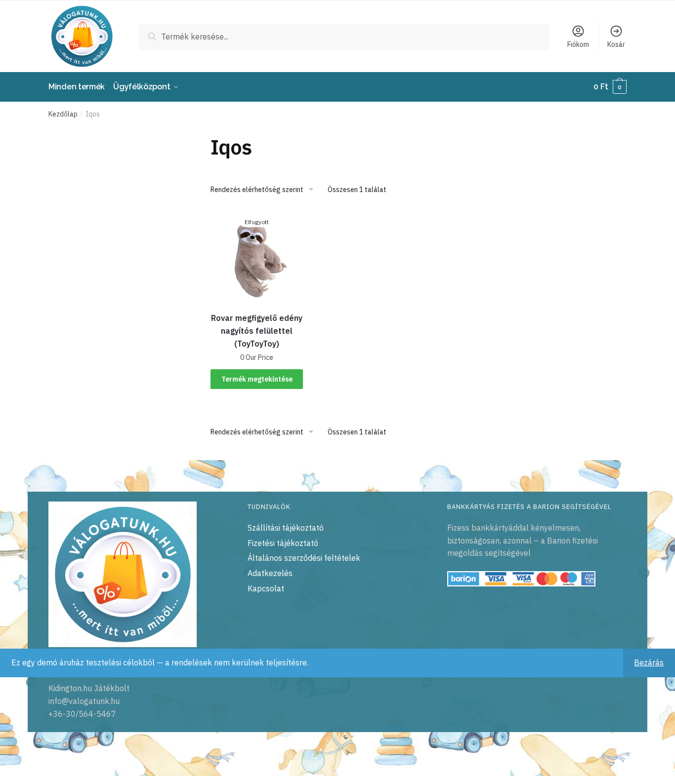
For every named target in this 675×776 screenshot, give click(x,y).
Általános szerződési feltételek (304, 558)
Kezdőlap (63, 114)
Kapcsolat (266, 588)
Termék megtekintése (257, 379)
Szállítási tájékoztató (286, 528)
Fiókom (578, 44)
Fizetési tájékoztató (283, 543)
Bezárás (649, 662)
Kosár (616, 44)
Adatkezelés (270, 573)
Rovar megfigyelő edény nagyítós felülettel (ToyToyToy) (256, 331)
